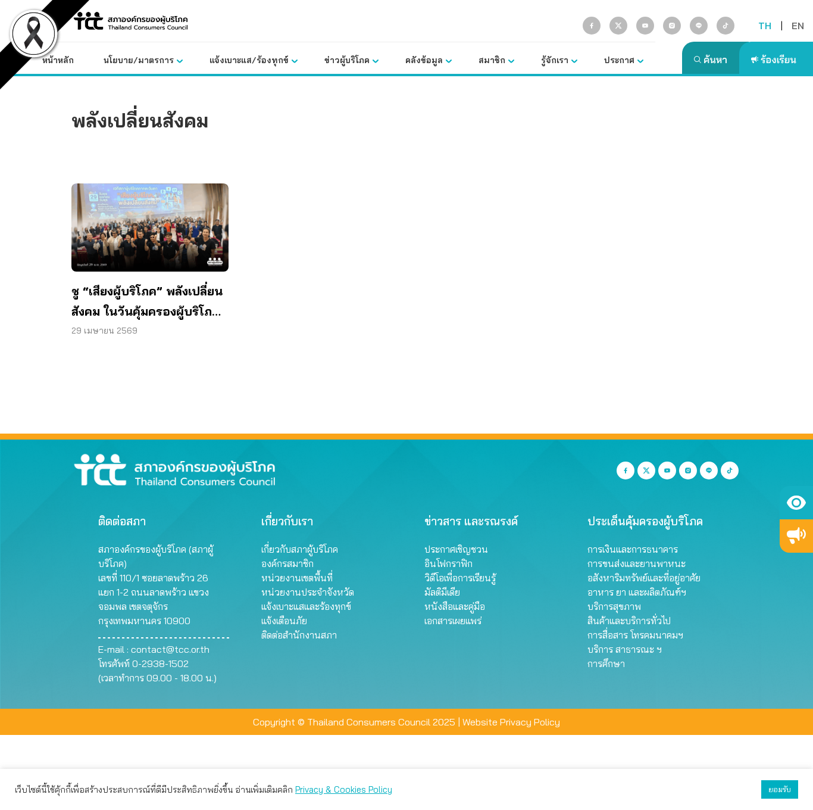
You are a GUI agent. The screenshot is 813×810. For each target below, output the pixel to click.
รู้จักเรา (554, 60)
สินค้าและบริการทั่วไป (629, 621)
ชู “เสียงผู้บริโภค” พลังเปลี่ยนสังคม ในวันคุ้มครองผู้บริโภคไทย (147, 303)
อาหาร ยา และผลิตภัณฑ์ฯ (636, 592)
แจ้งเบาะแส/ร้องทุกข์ (249, 60)
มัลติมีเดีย (442, 592)
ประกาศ (619, 60)
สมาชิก (492, 60)
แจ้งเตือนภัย (284, 621)
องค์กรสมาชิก (287, 563)
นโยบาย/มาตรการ (139, 60)
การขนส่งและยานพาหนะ (636, 563)
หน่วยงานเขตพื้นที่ (297, 578)
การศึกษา (606, 663)
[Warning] (796, 536)
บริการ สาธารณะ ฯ (624, 649)
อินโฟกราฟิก (448, 563)
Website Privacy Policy (511, 722)
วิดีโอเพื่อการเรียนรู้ (460, 578)
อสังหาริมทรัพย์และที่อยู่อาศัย (644, 578)
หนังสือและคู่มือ (454, 606)
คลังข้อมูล (424, 60)
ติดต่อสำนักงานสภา (299, 635)
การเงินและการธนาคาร (632, 549)
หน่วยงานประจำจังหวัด (307, 592)
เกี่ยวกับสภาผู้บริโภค (299, 549)
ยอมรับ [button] (779, 789)
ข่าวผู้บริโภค (347, 60)
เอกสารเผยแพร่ (452, 621)
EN (798, 26)
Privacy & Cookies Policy (343, 789)
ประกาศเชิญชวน (456, 549)
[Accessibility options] (796, 502)
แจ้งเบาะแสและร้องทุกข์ (306, 606)
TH (764, 26)
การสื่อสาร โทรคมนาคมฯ (635, 635)
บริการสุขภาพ (614, 606)
